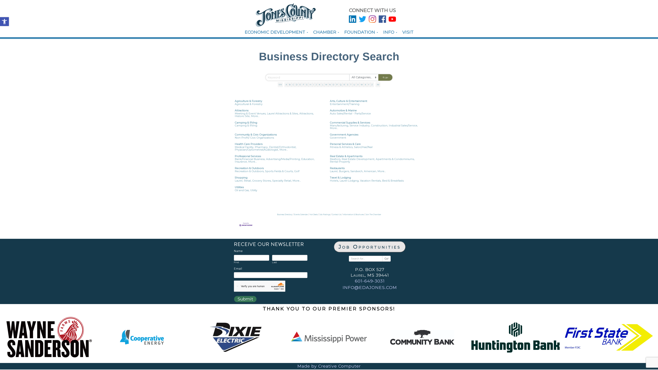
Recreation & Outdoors (249, 168)
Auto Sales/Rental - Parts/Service (350, 113)
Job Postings (324, 214)
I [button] (313, 84)
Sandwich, (356, 171)
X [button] (365, 84)
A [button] (286, 84)
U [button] (354, 84)
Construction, (379, 125)
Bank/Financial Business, (250, 159)
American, (370, 171)
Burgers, (344, 171)
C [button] (293, 84)
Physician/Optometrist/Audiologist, (257, 150)
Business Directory (284, 214)
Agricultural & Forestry (249, 104)
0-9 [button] (280, 84)
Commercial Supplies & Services (350, 122)
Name (238, 251)
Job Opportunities (370, 247)
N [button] (330, 84)
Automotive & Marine (343, 110)
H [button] (310, 84)
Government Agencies (344, 134)
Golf (296, 171)
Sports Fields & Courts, (279, 171)
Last (274, 262)
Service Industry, (360, 125)
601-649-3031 (370, 280)
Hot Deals (314, 214)
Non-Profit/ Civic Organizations (254, 138)
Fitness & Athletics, (341, 147)
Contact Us (336, 214)
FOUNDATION (360, 32)
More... (255, 116)
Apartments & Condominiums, (395, 159)
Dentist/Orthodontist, (282, 147)
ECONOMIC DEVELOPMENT (275, 32)
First (236, 262)
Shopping (241, 177)
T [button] (350, 84)
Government (338, 138)
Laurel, (334, 171)
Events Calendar (301, 214)
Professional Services (248, 156)
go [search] (386, 77)
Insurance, (241, 162)
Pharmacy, (261, 147)
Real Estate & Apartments (346, 156)
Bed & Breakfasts (393, 181)
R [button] (344, 84)
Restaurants (337, 168)
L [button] (322, 84)
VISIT (407, 32)
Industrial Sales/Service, (403, 125)
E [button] (300, 84)
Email (238, 268)
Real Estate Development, (358, 159)
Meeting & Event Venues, (250, 113)
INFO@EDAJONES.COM (370, 287)
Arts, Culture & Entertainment (348, 101)
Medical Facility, (244, 147)
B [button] (290, 84)
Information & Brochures (353, 214)
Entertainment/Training (344, 104)
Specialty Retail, (282, 181)
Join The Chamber (373, 214)
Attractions (241, 110)
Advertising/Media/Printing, (283, 159)
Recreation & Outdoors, (249, 171)
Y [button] (368, 84)
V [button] (358, 84)
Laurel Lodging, (349, 181)
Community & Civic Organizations (256, 134)
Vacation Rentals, (370, 181)
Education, (307, 159)
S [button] (347, 84)
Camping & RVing (246, 122)
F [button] (303, 84)
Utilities (239, 187)
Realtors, (335, 159)
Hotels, (334, 181)
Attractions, (306, 113)
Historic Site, (242, 116)
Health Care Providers (249, 144)
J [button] (316, 84)
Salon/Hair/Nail (363, 147)
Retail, (247, 181)
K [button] (319, 84)
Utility (253, 190)
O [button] (333, 84)
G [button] (307, 84)
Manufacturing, (339, 125)
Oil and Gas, (242, 190)
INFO (389, 32)
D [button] (296, 84)
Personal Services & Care (345, 144)
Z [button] (372, 84)
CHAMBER (325, 32)
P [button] (337, 84)
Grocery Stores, (261, 181)
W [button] (362, 84)
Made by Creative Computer (329, 366)
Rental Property (340, 162)
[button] (4, 21)
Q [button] (341, 84)
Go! (386, 258)
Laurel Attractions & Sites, (282, 113)
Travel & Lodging (340, 177)
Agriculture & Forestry (248, 101)
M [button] (326, 84)
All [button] (378, 84)
